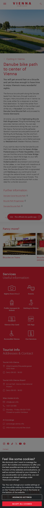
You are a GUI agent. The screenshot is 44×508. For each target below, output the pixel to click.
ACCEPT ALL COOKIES (22, 504)
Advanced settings (22, 497)
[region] (22, 480)
